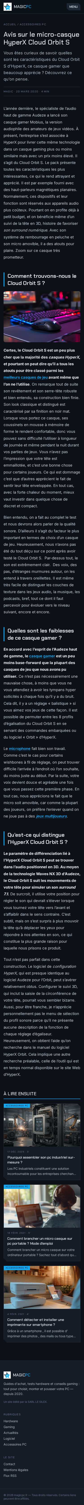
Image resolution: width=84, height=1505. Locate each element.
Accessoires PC (33, 24)
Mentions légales (16, 1470)
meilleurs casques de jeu (26, 377)
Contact (9, 1464)
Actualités (11, 1433)
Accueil (10, 24)
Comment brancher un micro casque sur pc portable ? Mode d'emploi (39, 1241)
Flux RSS (10, 1475)
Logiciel (9, 1438)
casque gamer (42, 656)
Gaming (9, 1427)
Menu (73, 7)
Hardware (11, 1421)
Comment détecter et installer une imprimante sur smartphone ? (35, 1322)
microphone (19, 748)
